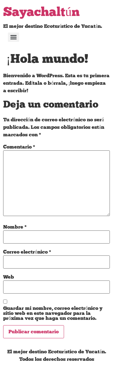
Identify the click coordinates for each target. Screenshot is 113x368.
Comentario (19, 146)
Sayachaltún (41, 12)
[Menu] (13, 37)
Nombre (15, 226)
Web (8, 277)
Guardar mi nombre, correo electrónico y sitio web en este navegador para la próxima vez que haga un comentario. (52, 313)
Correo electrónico (27, 252)
